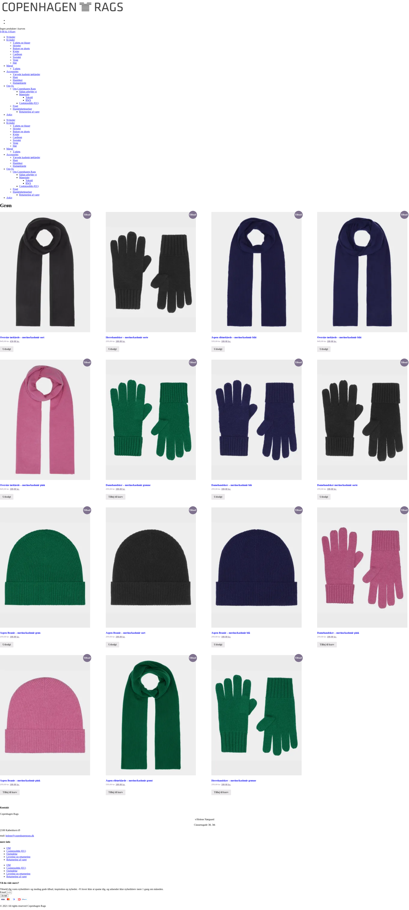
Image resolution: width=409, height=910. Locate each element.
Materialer (24, 94)
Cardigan (17, 54)
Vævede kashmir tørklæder (26, 74)
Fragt (15, 106)
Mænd (9, 65)
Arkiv (9, 114)
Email (3, 892)
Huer (15, 77)
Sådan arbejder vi (28, 91)
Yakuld (29, 97)
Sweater (17, 57)
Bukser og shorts (21, 48)
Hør (15, 62)
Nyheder (10, 37)
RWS (28, 100)
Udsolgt (7, 349)
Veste (15, 60)
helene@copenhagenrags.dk (20, 835)
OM (8, 848)
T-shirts (16, 68)
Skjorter (17, 45)
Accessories (12, 71)
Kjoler (16, 51)
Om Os (10, 85)
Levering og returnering (18, 856)
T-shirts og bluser (21, 42)
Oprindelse (11, 854)
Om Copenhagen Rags (24, 88)
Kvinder (10, 39)
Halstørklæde (19, 83)
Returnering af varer (29, 111)
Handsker (18, 80)
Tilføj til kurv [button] (115, 496)
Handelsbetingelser (22, 108)
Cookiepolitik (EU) (29, 103)
